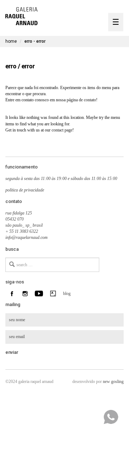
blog (66, 293)
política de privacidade (24, 190)
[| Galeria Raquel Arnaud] (21, 15)
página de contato (81, 99)
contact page (62, 130)
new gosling (113, 381)
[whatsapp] (111, 417)
